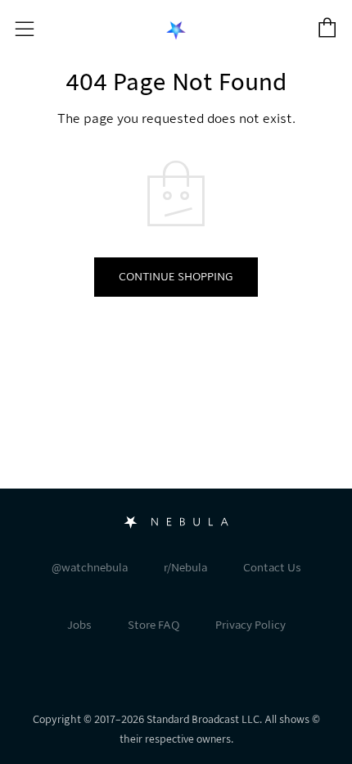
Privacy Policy (250, 625)
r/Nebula (185, 568)
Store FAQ (153, 625)
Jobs (79, 625)
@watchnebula (90, 568)
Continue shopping (176, 277)
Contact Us (272, 568)
